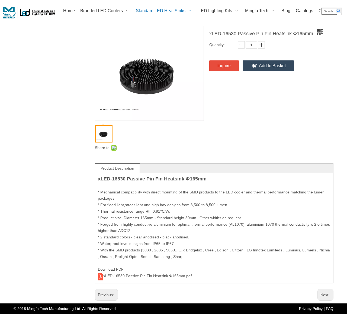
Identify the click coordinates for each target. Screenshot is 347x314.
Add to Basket (272, 65)
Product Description (117, 168)
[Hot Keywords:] (338, 10)
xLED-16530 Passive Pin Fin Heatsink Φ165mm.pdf (147, 276)
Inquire (224, 65)
